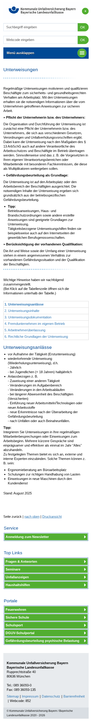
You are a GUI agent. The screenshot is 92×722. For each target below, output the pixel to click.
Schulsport (14, 625)
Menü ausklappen (20, 53)
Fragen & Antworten (21, 561)
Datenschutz (51, 696)
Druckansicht (52, 516)
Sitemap (13, 696)
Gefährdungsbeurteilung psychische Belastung (42, 641)
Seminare (13, 569)
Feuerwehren (16, 609)
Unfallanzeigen (17, 577)
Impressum (30, 696)
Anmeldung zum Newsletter (27, 537)
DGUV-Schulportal (20, 633)
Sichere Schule (17, 617)
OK (82, 27)
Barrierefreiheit (74, 696)
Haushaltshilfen (18, 585)
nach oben (32, 516)
